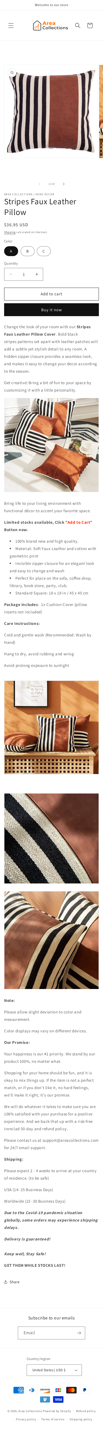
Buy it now (51, 309)
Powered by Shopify (57, 1411)
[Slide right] (64, 184)
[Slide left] (40, 184)
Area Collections (30, 1411)
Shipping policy (80, 1419)
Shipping (10, 232)
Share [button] (15, 1281)
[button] (11, 25)
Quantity (11, 263)
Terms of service (52, 1419)
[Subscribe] (79, 1333)
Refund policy (86, 1411)
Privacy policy (26, 1419)
